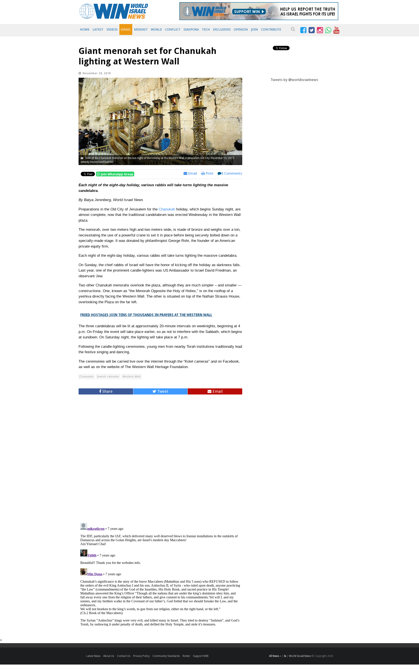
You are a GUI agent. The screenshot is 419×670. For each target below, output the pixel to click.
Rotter (186, 656)
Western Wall (131, 376)
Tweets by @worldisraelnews (294, 80)
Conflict (172, 29)
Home (84, 29)
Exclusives (222, 29)
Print (209, 173)
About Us (108, 656)
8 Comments (231, 173)
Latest (98, 29)
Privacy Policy (141, 656)
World (156, 29)
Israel (126, 29)
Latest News (93, 656)
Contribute (271, 29)
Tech (206, 29)
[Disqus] (160, 456)
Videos (112, 29)
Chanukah (167, 209)
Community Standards (166, 656)
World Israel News (300, 656)
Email (192, 173)
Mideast (141, 29)
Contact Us (123, 656)
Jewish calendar (108, 376)
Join (254, 29)
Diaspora (191, 29)
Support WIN (200, 656)
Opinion (241, 29)
